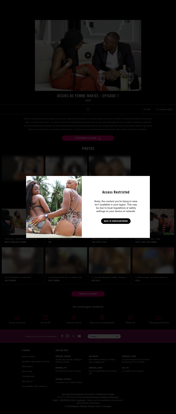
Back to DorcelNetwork (116, 221)
